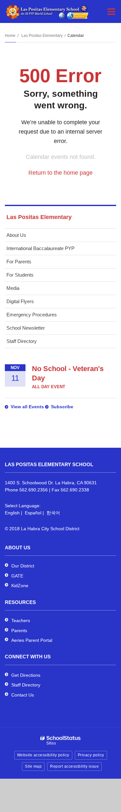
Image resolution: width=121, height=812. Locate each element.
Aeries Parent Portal (31, 640)
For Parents (18, 261)
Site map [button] (33, 766)
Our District (22, 565)
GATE (17, 575)
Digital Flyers (20, 301)
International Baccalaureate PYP (40, 248)
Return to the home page (60, 173)
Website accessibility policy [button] (43, 755)
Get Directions (25, 675)
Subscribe (62, 406)
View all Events (27, 406)
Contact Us (22, 694)
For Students (20, 275)
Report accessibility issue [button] (74, 766)
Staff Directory (21, 341)
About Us (16, 235)
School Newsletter (25, 328)
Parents (19, 630)
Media (12, 288)
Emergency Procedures (31, 314)
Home (10, 35)
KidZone (19, 585)
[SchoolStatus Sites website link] (60, 740)
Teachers (20, 620)
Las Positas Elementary (42, 35)
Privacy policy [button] (91, 755)
